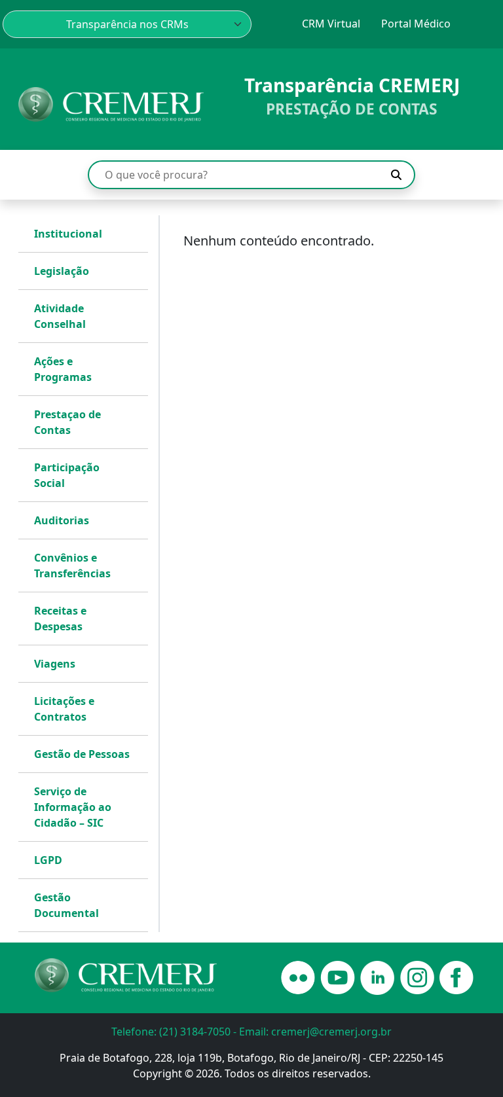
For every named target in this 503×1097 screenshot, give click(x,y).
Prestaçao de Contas (67, 422)
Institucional (68, 233)
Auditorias (61, 520)
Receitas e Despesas (60, 618)
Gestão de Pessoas (82, 754)
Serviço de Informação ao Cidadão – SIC (72, 807)
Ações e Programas (63, 369)
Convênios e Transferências (72, 565)
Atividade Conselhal (60, 316)
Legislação (61, 271)
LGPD (48, 860)
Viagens (54, 663)
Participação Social (67, 475)
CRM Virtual (331, 23)
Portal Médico (416, 23)
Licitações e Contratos (64, 709)
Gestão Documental (66, 905)
